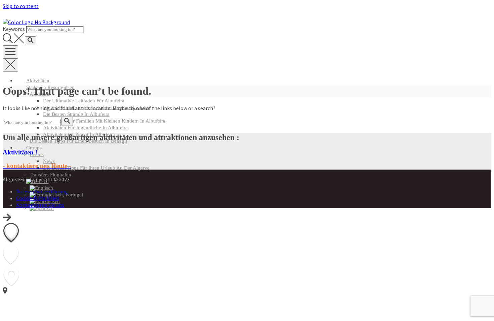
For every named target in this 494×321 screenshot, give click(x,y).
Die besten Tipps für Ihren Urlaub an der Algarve (96, 168)
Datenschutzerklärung (42, 191)
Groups (34, 147)
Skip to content (21, 6)
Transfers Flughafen (50, 174)
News (49, 161)
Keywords (14, 29)
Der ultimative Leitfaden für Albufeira (83, 100)
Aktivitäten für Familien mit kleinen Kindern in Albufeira (104, 121)
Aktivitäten (37, 80)
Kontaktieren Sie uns (40, 204)
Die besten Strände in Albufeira (76, 114)
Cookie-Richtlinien (37, 198)
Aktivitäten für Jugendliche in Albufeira (85, 127)
